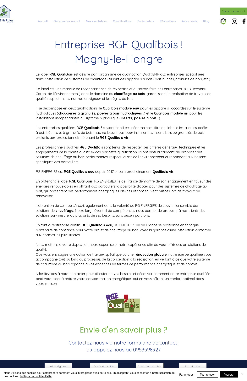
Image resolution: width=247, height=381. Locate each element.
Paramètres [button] (186, 374)
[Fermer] (242, 374)
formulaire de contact (152, 342)
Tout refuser (207, 374)
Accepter (229, 374)
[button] (96, 21)
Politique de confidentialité (36, 376)
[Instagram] (234, 21)
